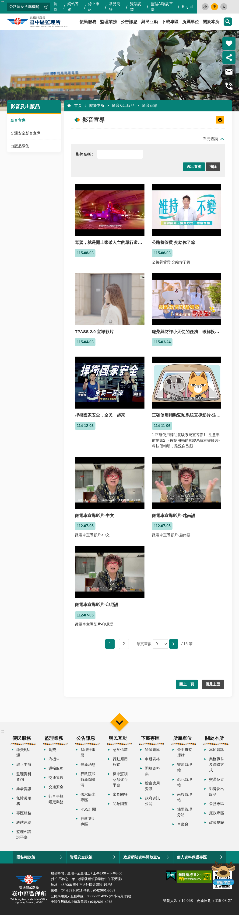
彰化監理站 (184, 782)
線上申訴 (93, 6)
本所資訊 (216, 750)
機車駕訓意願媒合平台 (120, 779)
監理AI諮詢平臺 (162, 6)
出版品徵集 (20, 146)
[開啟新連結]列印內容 (220, 120)
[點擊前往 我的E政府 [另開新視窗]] (171, 875)
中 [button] (214, 7)
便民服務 (21, 738)
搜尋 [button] (228, 21)
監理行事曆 (88, 752)
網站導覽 (73, 6)
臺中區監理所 (49, 21)
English (188, 7)
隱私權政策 (26, 857)
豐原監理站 (184, 767)
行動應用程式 (120, 762)
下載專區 (170, 21)
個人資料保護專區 (192, 857)
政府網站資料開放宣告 (142, 857)
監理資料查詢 (23, 776)
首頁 (55, 6)
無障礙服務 (23, 801)
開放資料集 (152, 771)
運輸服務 (56, 768)
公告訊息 (129, 21)
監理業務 (108, 21)
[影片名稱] (85, 154)
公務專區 (216, 804)
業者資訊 (23, 789)
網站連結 (23, 822)
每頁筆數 (144, 644)
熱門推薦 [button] (228, 43)
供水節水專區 (88, 797)
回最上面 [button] (212, 684)
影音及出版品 (123, 105)
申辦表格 (152, 759)
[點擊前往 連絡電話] (228, 86)
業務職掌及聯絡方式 (216, 764)
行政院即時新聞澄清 (88, 779)
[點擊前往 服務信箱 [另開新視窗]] (228, 71)
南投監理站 (184, 797)
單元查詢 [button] (210, 139)
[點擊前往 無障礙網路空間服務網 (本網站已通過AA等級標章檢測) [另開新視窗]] (194, 876)
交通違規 (56, 778)
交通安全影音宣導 (25, 133)
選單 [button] (119, 722)
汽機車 (54, 759)
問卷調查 (120, 804)
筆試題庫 (152, 750)
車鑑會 (182, 824)
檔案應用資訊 (152, 786)
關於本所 (211, 21)
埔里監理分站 (184, 812)
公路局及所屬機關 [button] (24, 7)
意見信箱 (120, 750)
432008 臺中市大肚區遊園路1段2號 (86, 885)
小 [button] (205, 7)
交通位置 (216, 779)
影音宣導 (18, 120)
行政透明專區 (88, 821)
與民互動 (149, 21)
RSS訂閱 (88, 809)
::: (2, 2)
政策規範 (216, 822)
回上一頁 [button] (186, 684)
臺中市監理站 (184, 752)
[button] (194, 166)
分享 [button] (228, 57)
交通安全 (56, 787)
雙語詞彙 (135, 6)
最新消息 (88, 765)
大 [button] (224, 7)
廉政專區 (216, 813)
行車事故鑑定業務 (56, 799)
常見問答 (114, 6)
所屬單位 (190, 21)
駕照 (52, 750)
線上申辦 (23, 765)
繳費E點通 (23, 752)
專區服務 (23, 813)
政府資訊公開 (152, 801)
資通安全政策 (81, 857)
